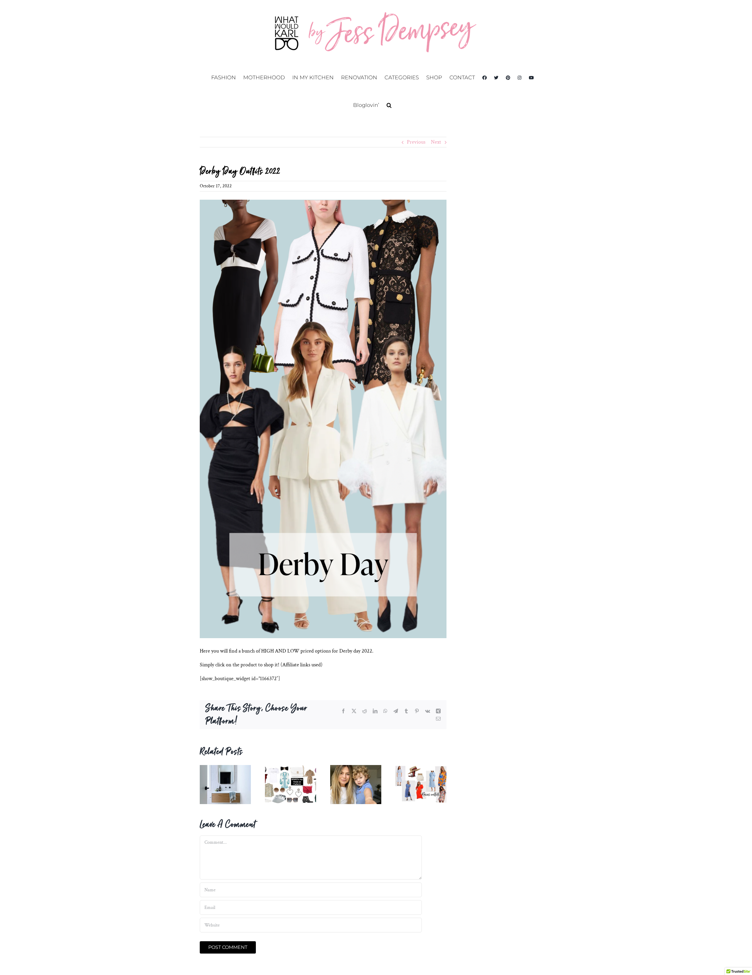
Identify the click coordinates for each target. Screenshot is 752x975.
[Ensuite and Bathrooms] (225, 768)
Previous (416, 142)
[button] (389, 105)
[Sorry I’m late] (355, 768)
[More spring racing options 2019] (420, 768)
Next (436, 142)
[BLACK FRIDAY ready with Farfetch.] (290, 768)
